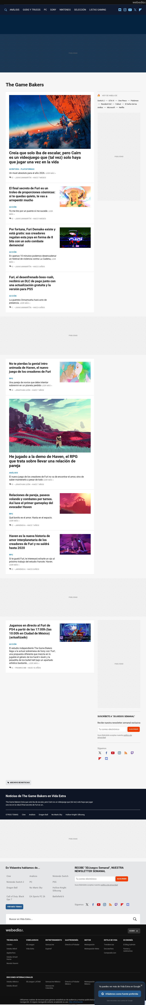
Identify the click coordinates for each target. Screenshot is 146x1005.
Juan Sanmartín (23, 178)
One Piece (122, 101)
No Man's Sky (56, 815)
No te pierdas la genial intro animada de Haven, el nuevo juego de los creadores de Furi (30, 367)
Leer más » (51, 173)
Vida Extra (30, 949)
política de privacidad (109, 885)
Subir (132, 931)
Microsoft (111, 107)
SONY (53, 9)
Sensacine (49, 945)
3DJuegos (30, 945)
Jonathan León (22, 390)
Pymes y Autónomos (128, 950)
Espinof (48, 949)
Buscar (134, 919)
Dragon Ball (43, 815)
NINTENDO (65, 9)
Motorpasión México (89, 983)
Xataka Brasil (12, 986)
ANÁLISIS (14, 9)
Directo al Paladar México (72, 983)
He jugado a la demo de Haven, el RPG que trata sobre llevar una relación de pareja (43, 461)
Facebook (106, 752)
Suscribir (133, 729)
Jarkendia (20, 525)
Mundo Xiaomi (12, 963)
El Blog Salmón (129, 945)
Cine (24, 815)
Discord (119, 10)
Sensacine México (52, 982)
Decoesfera (108, 949)
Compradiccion (110, 953)
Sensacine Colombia (49, 987)
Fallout (118, 104)
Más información (76, 1002)
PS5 (54, 882)
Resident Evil (106, 104)
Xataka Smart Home (12, 958)
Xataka (9, 945)
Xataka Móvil (12, 949)
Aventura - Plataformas (22, 169)
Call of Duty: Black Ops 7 (15, 898)
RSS (125, 752)
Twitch (132, 752)
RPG (11, 378)
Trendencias (109, 945)
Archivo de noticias (20, 782)
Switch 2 (101, 101)
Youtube (130, 10)
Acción (12, 207)
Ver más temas (14, 907)
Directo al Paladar (72, 945)
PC (45, 9)
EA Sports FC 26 (37, 896)
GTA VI (111, 101)
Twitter (135, 10)
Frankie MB (20, 668)
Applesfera (11, 953)
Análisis (13, 473)
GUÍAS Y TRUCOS (31, 9)
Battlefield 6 (58, 896)
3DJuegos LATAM (33, 982)
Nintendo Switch (60, 876)
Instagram (125, 10)
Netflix (121, 107)
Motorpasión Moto (91, 949)
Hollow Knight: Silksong (75, 815)
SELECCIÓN (80, 9)
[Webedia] (139, 2)
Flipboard (140, 10)
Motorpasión (89, 945)
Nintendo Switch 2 (15, 882)
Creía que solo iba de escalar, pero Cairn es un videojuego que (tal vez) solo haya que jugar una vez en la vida (45, 157)
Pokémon (134, 101)
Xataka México (13, 982)
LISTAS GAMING (97, 9)
